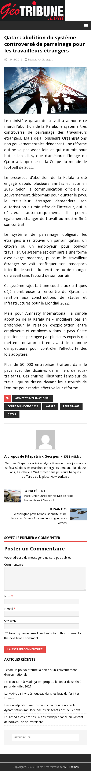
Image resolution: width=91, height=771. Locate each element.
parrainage (71, 406)
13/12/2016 (15, 59)
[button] (85, 25)
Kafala (50, 406)
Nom (7, 596)
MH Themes (71, 767)
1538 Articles (72, 456)
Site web (10, 621)
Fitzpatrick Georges (40, 59)
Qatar (11, 414)
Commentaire (13, 564)
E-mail (9, 609)
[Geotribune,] (32, 19)
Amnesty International (32, 398)
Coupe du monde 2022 (22, 406)
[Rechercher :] (45, 737)
